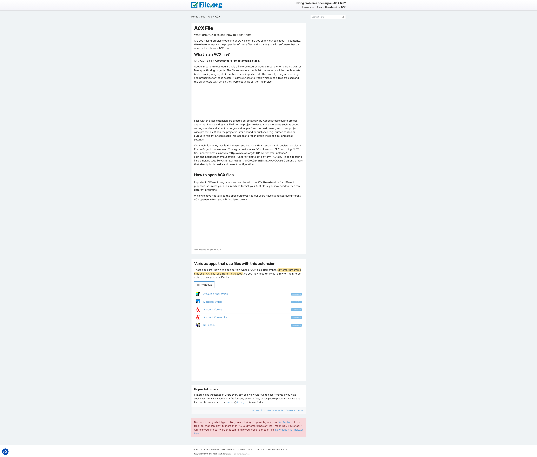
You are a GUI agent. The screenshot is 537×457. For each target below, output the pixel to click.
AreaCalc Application (215, 293)
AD (284, 450)
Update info (257, 410)
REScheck (209, 325)
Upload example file (274, 410)
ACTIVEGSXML (274, 450)
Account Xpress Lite (215, 317)
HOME (196, 450)
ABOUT (251, 450)
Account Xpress (212, 309)
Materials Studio (212, 301)
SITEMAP (241, 450)
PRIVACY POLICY (228, 450)
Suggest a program (294, 410)
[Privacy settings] (5, 451)
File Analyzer (285, 422)
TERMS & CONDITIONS (210, 450)
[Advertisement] (248, 101)
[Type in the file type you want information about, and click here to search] (343, 16)
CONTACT (260, 450)
